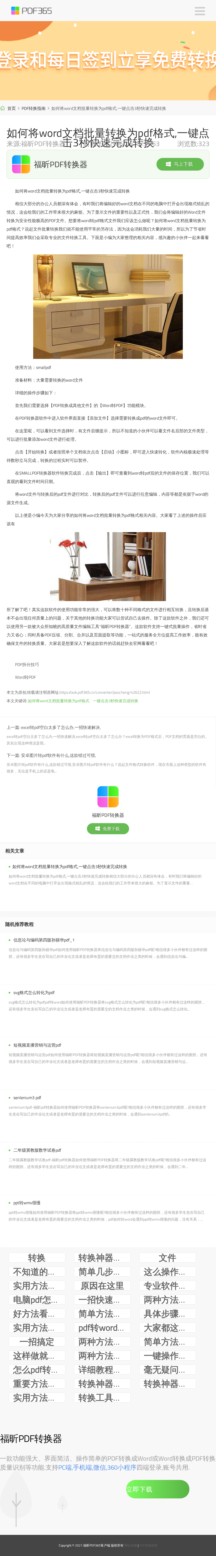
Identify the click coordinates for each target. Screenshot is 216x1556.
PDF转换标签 (148, 1545)
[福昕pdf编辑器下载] (108, 60)
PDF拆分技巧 (27, 664)
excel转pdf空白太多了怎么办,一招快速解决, (61, 727)
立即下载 (139, 1489)
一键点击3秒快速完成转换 (115, 701)
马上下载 (183, 164)
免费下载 (111, 829)
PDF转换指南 (34, 108)
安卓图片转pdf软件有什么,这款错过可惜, (58, 755)
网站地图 (130, 1545)
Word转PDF (25, 677)
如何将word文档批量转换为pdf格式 (58, 701)
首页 (11, 108)
